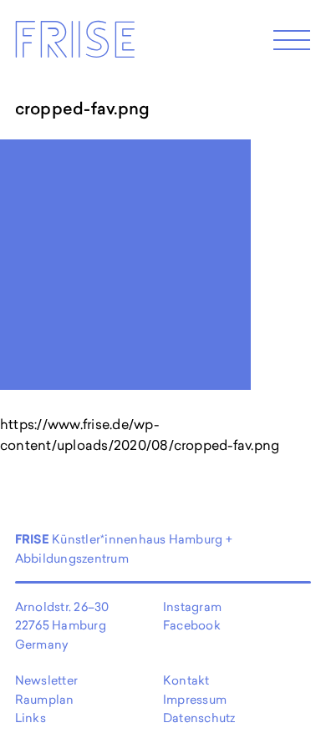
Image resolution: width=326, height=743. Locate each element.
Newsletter (46, 680)
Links (30, 717)
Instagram (192, 606)
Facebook (192, 625)
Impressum (195, 699)
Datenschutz (199, 717)
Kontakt (186, 680)
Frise (74, 44)
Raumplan (44, 699)
